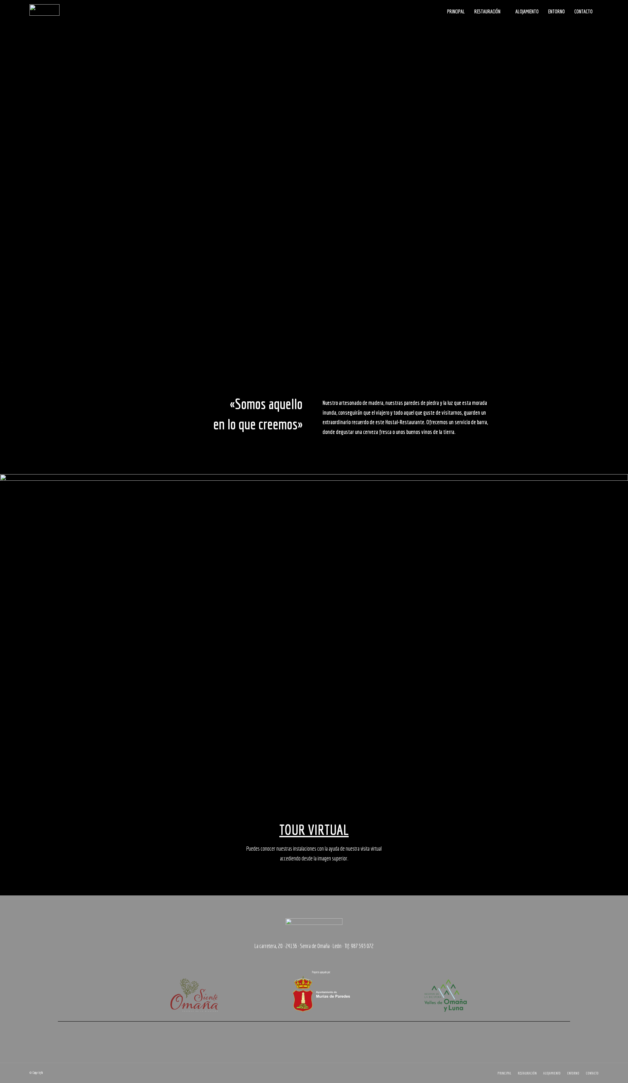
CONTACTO (583, 11)
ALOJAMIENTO (527, 11)
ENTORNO (556, 11)
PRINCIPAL (456, 11)
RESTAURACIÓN (487, 11)
